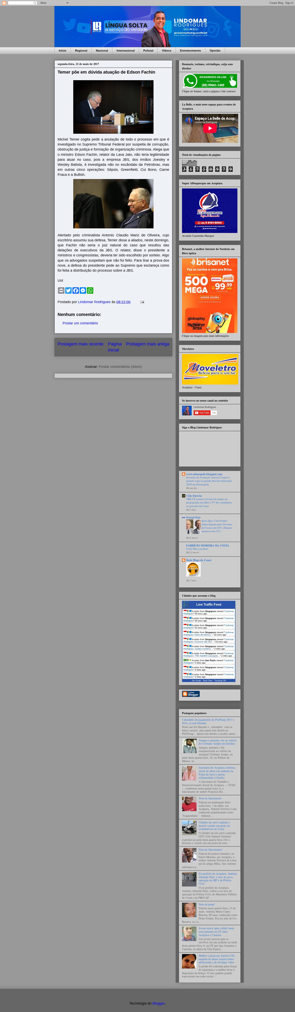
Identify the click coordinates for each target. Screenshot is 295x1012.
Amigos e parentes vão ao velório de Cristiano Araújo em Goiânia (218, 742)
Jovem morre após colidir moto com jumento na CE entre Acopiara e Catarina (216, 931)
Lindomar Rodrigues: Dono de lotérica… (208, 633)
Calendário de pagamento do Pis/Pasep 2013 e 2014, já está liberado (208, 721)
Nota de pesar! (207, 904)
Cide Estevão (194, 496)
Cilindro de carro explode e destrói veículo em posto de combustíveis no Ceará (214, 825)
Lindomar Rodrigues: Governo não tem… (208, 640)
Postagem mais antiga (147, 343)
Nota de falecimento (210, 798)
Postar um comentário (80, 323)
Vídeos (166, 50)
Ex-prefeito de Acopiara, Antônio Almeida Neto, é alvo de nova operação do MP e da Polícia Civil (218, 879)
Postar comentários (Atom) (120, 367)
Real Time (207, 680)
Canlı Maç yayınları (197, 549)
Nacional (102, 50)
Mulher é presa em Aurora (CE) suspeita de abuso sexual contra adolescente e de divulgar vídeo (217, 959)
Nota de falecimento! (211, 849)
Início (62, 50)
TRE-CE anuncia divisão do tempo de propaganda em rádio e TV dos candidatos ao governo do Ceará (209, 502)
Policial (148, 50)
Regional (81, 50)
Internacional (126, 50)
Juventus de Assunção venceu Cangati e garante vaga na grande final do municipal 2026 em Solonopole (209, 481)
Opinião (215, 50)
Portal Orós (193, 517)
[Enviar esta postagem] (142, 302)
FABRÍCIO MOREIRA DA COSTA (207, 545)
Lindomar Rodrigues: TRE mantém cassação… (208, 654)
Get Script (196, 680)
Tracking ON (220, 680)
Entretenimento (190, 50)
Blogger (159, 1003)
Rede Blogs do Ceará (198, 560)
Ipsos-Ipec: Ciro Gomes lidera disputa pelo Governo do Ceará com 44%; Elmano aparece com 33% (217, 526)
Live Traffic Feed (208, 604)
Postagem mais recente (80, 343)
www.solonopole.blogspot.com (204, 474)
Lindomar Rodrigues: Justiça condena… (208, 647)
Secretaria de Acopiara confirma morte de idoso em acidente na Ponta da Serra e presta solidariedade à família (217, 772)
